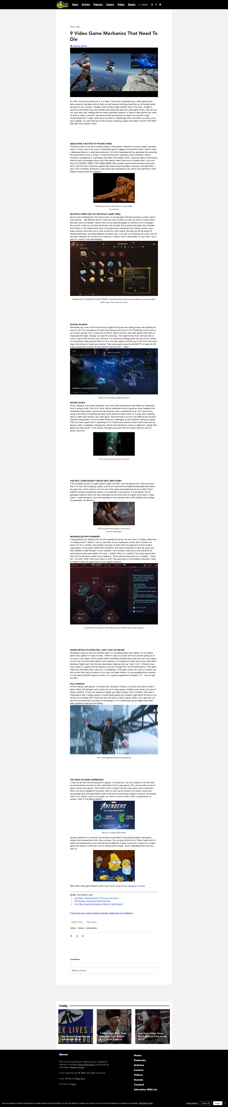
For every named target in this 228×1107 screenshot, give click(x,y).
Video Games (91, 922)
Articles (73, 928)
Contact (139, 1084)
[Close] (225, 1103)
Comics (139, 1070)
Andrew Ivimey (77, 922)
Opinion (81, 928)
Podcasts (140, 1060)
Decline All (206, 1103)
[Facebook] (156, 4)
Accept (217, 1103)
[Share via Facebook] (71, 936)
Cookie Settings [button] (192, 1103)
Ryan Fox (80, 1078)
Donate (138, 1079)
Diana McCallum (86, 1064)
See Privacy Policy (146, 1103)
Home (137, 1055)
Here (73, 1084)
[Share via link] (83, 936)
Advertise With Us (145, 1089)
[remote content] (114, 133)
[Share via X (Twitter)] (77, 936)
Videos (138, 1075)
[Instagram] (152, 4)
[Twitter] (160, 4)
